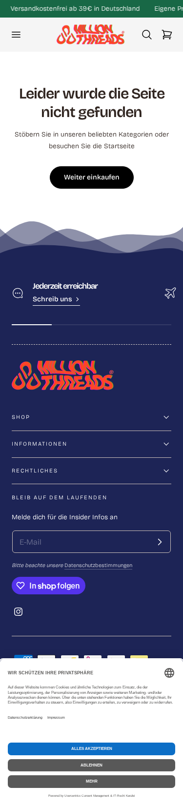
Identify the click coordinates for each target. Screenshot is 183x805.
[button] (15, 34)
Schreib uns (52, 299)
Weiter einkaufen (92, 177)
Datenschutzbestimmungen (98, 565)
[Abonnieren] (159, 541)
